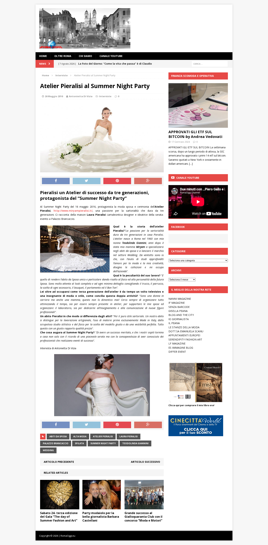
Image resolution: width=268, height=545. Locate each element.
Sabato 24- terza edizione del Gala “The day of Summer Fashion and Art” (59, 517)
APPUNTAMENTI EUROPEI (184, 335)
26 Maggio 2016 (54, 96)
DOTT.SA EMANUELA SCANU (185, 331)
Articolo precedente (59, 461)
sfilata (79, 443)
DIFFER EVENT (177, 351)
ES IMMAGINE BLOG (180, 347)
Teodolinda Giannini (135, 443)
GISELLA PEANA (178, 311)
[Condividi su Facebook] (56, 181)
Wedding (48, 450)
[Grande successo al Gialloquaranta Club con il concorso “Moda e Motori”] (144, 507)
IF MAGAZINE (176, 302)
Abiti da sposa (58, 436)
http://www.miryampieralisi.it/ (73, 210)
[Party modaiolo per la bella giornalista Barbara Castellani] (102, 507)
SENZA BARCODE (179, 307)
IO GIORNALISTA (178, 319)
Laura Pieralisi (128, 436)
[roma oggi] (134, 28)
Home (43, 56)
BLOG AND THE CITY (181, 315)
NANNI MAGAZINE (179, 298)
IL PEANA (174, 323)
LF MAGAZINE (176, 343)
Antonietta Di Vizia (80, 96)
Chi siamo (85, 56)
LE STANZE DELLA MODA (183, 327)
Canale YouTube (111, 56)
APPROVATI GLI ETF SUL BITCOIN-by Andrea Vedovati (195, 134)
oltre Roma (62, 56)
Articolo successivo (145, 461)
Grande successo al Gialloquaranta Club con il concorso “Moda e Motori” (143, 517)
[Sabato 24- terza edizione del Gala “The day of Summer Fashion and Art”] (59, 507)
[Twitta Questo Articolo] (86, 181)
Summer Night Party (103, 443)
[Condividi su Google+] (148, 181)
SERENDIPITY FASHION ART (185, 339)
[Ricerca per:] (209, 63)
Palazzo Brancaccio (55, 443)
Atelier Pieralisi (103, 436)
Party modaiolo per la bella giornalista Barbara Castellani (100, 517)
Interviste (105, 96)
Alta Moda (79, 436)
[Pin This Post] (117, 181)
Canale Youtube (187, 177)
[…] (191, 163)
